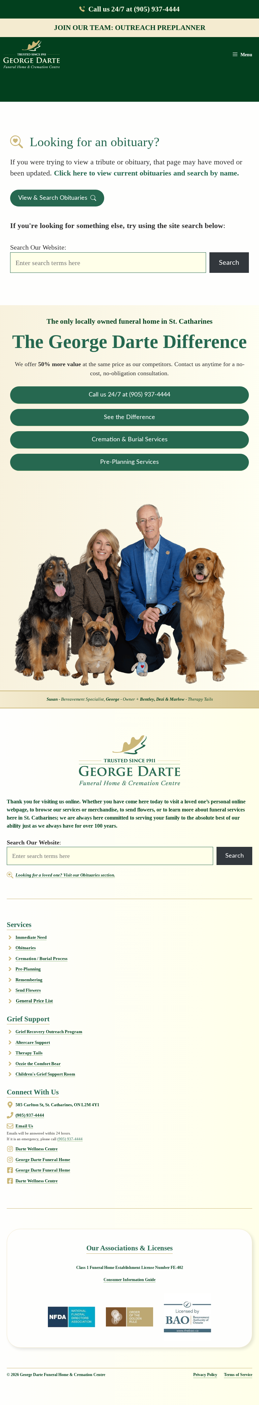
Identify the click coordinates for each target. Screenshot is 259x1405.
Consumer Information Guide (129, 1279)
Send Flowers (28, 990)
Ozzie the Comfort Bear (38, 1063)
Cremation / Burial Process (41, 958)
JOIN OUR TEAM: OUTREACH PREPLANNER (129, 27)
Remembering (29, 979)
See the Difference (129, 417)
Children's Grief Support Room (45, 1074)
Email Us (24, 1125)
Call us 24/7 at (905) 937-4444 (134, 9)
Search (229, 262)
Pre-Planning (28, 968)
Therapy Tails (29, 1052)
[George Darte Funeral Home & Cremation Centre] (31, 54)
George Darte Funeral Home (43, 1159)
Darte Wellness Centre (37, 1148)
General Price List (34, 1000)
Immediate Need (31, 937)
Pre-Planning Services (129, 462)
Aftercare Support (33, 1042)
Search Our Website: (38, 247)
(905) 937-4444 (30, 1115)
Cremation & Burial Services (130, 439)
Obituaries (26, 947)
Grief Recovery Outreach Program (49, 1031)
